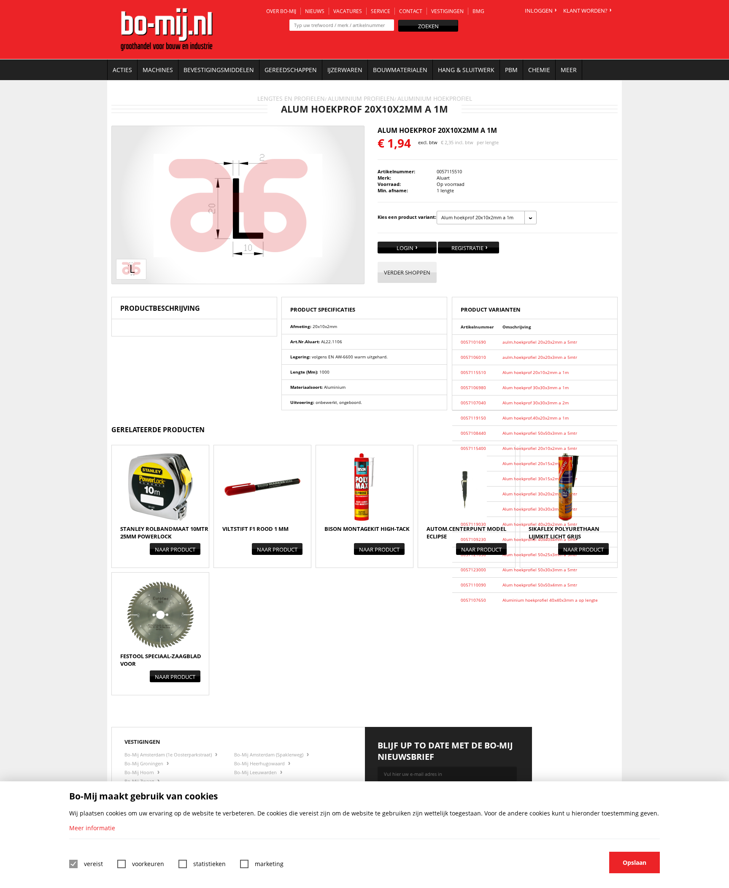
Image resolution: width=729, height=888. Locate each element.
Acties (122, 70)
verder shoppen (407, 272)
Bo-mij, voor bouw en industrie (166, 29)
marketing (269, 864)
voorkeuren (148, 864)
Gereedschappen (291, 70)
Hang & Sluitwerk (466, 70)
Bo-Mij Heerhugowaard (260, 763)
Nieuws (314, 11)
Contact (410, 11)
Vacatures (347, 11)
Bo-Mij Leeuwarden (256, 772)
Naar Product (175, 549)
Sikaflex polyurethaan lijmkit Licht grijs (564, 532)
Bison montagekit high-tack (367, 529)
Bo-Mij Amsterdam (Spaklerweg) (269, 754)
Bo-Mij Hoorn (139, 772)
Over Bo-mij (281, 11)
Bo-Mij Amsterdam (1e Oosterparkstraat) (168, 754)
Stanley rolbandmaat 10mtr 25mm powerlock (164, 532)
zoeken (428, 26)
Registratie (467, 248)
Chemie (539, 70)
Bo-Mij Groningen (144, 763)
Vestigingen (447, 11)
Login (405, 248)
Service (380, 11)
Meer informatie (92, 828)
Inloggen (539, 10)
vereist (93, 864)
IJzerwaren (344, 70)
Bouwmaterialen (400, 70)
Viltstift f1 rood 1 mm (255, 529)
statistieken (209, 864)
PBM (511, 70)
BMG (478, 11)
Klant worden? (585, 10)
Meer (569, 70)
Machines (158, 70)
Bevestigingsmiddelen (219, 70)
